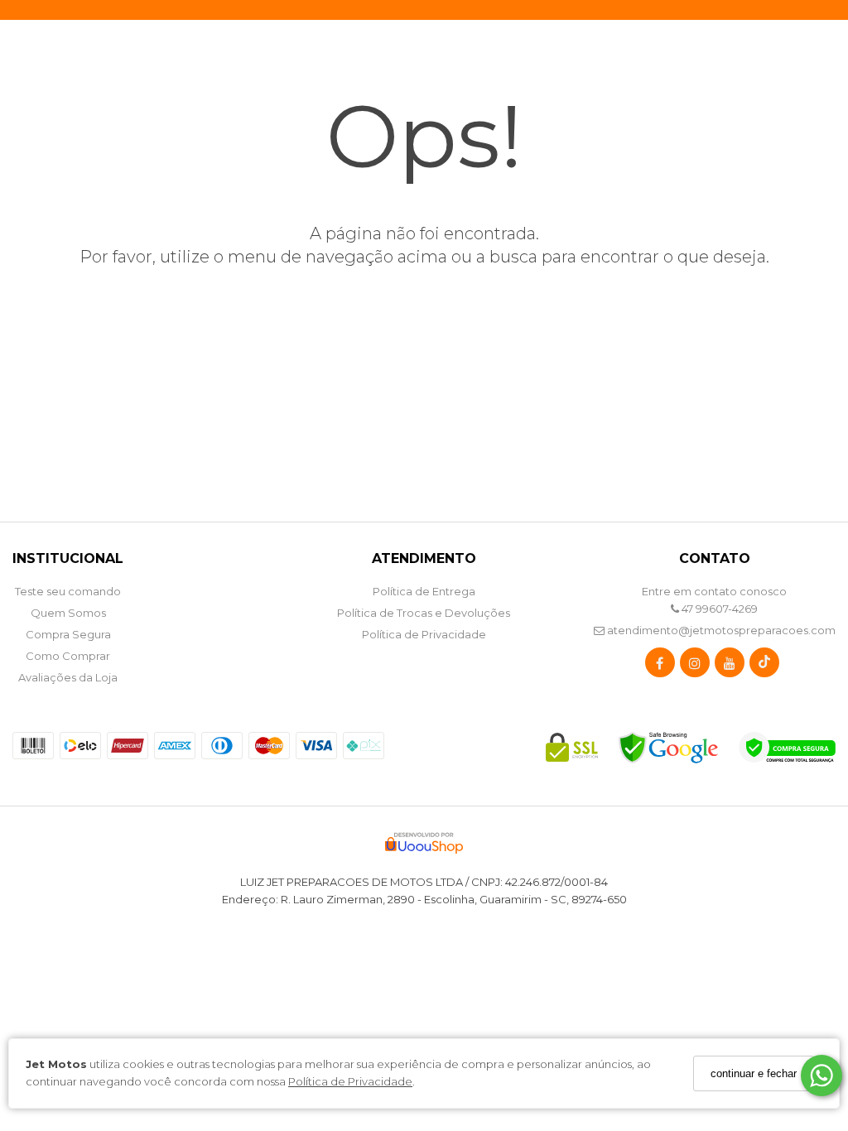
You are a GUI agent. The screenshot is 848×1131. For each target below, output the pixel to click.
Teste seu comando (68, 591)
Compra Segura (68, 634)
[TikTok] (764, 666)
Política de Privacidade (350, 1081)
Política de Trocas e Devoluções (423, 612)
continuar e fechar (754, 1073)
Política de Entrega (424, 591)
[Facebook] (660, 666)
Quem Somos (68, 612)
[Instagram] (695, 666)
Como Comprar (68, 655)
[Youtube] (729, 666)
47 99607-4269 (718, 608)
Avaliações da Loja (68, 677)
